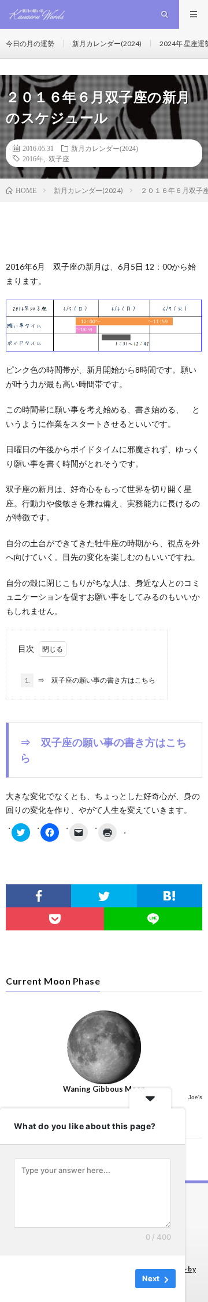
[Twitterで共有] (103, 895)
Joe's (195, 1097)
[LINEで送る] (153, 918)
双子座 (59, 158)
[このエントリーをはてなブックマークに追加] (169, 895)
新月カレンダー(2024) (107, 43)
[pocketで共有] (55, 918)
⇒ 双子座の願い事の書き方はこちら (89, 680)
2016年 (33, 158)
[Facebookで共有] (38, 895)
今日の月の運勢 (30, 43)
